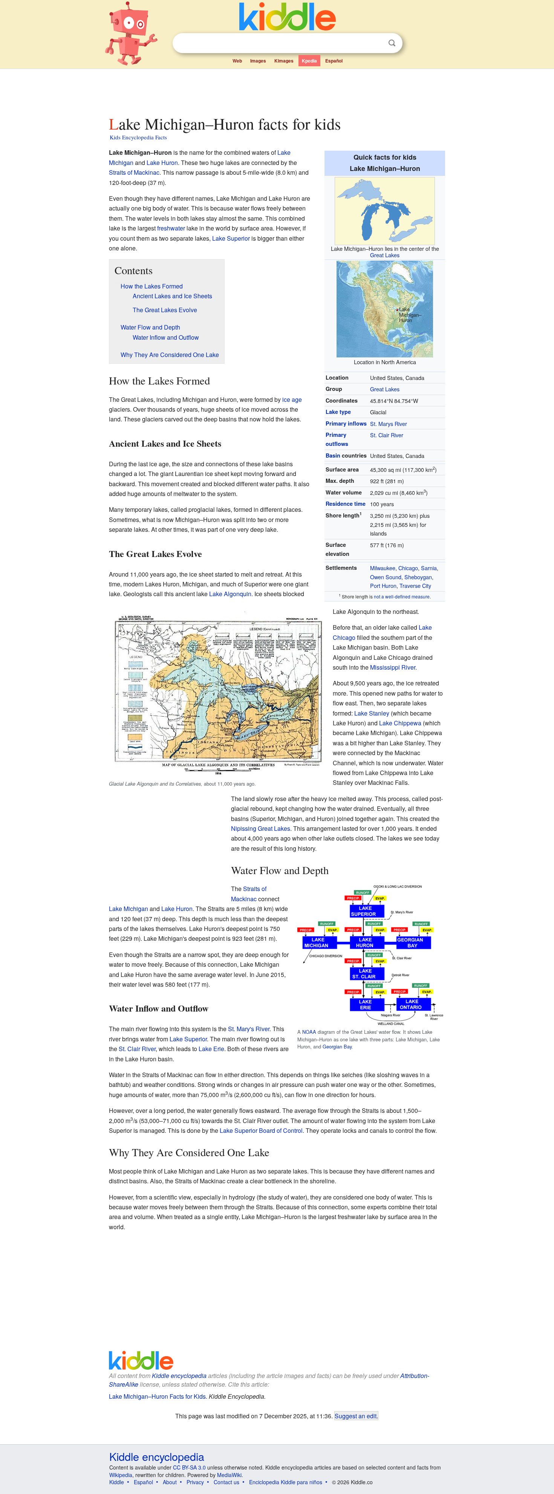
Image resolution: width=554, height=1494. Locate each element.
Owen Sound (385, 577)
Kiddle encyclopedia (179, 1375)
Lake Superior (231, 238)
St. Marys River (388, 423)
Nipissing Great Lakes (260, 828)
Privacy (195, 1482)
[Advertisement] (276, 90)
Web (237, 60)
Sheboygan (418, 577)
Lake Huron (162, 162)
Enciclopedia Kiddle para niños (285, 1482)
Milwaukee (382, 568)
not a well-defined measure (402, 596)
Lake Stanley (371, 713)
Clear (376, 43)
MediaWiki (229, 1475)
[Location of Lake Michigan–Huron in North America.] (385, 308)
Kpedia (309, 60)
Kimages (284, 60)
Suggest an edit (355, 1416)
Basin (333, 455)
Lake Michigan (128, 908)
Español (334, 60)
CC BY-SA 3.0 (189, 1467)
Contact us (226, 1482)
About (170, 1482)
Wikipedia (120, 1475)
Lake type (338, 411)
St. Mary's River (248, 1028)
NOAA (309, 1031)
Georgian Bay (337, 1046)
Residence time (346, 503)
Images (258, 60)
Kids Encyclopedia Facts (138, 137)
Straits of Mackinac (134, 172)
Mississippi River (392, 667)
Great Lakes (384, 255)
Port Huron (383, 585)
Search (392, 43)
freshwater (171, 228)
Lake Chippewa (400, 723)
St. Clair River (386, 435)
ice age (292, 399)
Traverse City (415, 585)
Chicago (408, 568)
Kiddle (116, 1482)
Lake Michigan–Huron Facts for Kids (157, 1396)
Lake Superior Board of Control (261, 1130)
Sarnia (429, 568)
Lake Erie (211, 1048)
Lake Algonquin (230, 593)
